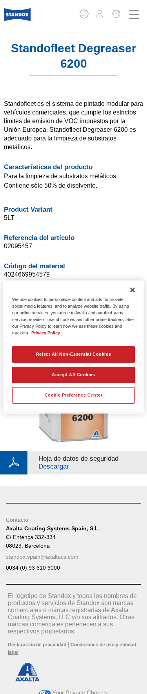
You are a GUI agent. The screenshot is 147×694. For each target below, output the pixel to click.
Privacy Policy (45, 332)
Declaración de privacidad (37, 645)
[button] (85, 16)
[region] (73, 347)
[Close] (132, 290)
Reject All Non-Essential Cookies (73, 354)
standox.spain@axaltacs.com (42, 557)
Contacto (17, 520)
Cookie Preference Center (74, 395)
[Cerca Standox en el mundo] (115, 14)
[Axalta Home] (17, 18)
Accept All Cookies (73, 374)
